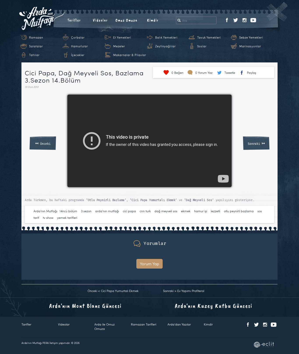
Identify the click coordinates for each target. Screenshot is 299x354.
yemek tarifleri (67, 218)
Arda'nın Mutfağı (45, 211)
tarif (36, 218)
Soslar (202, 46)
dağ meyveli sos (166, 211)
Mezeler (119, 46)
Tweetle (229, 73)
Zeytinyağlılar (165, 46)
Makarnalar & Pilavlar (129, 55)
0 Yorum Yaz (204, 73)
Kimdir (153, 20)
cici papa (129, 211)
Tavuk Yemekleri (209, 37)
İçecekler (77, 55)
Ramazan (36, 37)
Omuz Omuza (126, 20)
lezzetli (215, 211)
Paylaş (251, 73)
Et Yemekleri (122, 37)
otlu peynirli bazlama (239, 211)
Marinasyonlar (250, 46)
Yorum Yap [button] (149, 263)
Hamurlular (79, 46)
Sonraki (256, 143)
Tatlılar (34, 55)
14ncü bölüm (68, 211)
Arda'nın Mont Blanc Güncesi (85, 306)
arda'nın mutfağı (107, 211)
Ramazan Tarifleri (143, 324)
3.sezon (86, 211)
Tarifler (74, 20)
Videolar (100, 20)
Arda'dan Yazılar (179, 324)
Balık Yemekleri (166, 37)
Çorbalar (78, 37)
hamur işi (200, 211)
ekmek (185, 211)
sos (259, 211)
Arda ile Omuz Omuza (104, 326)
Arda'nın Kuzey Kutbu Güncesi (213, 306)
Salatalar (36, 46)
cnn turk (145, 211)
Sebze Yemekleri (251, 37)
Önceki (43, 143)
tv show (48, 218)
